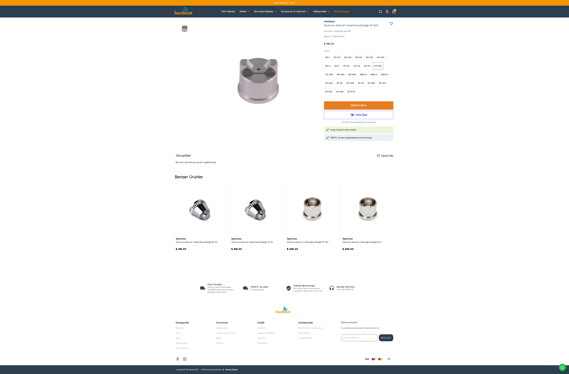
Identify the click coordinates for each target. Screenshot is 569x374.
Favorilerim (262, 343)
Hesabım (261, 328)
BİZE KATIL (386, 338)
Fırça (178, 333)
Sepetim (261, 338)
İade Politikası (304, 333)
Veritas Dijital (231, 369)
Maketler (180, 328)
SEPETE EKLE (359, 105)
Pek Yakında (228, 11)
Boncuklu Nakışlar (263, 11)
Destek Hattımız (346, 286)
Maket (243, 11)
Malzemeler (320, 11)
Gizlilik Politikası (305, 338)
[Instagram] (184, 359)
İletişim (219, 343)
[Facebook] (177, 359)
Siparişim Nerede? (266, 333)
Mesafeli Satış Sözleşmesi (310, 328)
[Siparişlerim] (387, 11)
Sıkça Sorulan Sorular (226, 333)
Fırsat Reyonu (341, 11)
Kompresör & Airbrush (293, 11)
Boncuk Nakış (182, 348)
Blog (218, 338)
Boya (178, 338)
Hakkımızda (221, 328)
